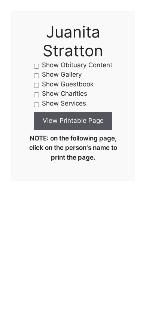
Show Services (64, 103)
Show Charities (64, 93)
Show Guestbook (68, 84)
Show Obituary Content (77, 65)
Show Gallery (62, 74)
